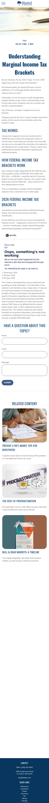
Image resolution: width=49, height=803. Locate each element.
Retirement (24, 786)
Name (4, 336)
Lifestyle (24, 801)
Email (4, 349)
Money (24, 798)
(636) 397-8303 (27, 767)
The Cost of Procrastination (19, 501)
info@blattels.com (24, 778)
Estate (24, 791)
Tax (24, 796)
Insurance (24, 793)
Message (5, 362)
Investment (24, 789)
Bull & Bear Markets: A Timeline (20, 552)
